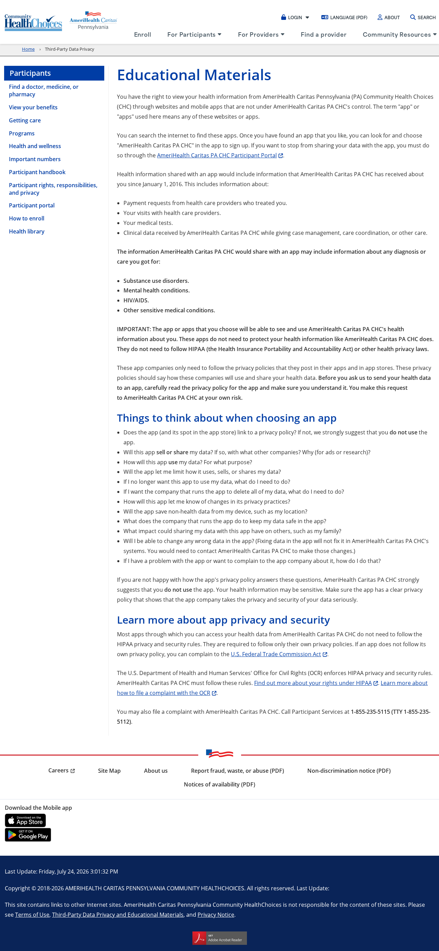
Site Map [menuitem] (109, 770)
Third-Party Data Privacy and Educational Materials (117, 914)
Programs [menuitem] (22, 133)
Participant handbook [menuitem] (37, 172)
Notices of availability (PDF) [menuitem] (219, 784)
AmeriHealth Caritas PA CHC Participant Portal (217, 155)
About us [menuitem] (156, 770)
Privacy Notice (216, 914)
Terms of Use (32, 914)
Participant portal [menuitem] (32, 205)
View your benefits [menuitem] (33, 107)
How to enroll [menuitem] (26, 218)
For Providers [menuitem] (258, 34)
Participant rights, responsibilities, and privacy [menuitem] (53, 188)
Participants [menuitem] (30, 73)
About (392, 17)
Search (427, 17)
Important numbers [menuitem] (35, 159)
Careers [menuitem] (58, 770)
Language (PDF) (348, 17)
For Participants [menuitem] (191, 34)
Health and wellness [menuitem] (35, 146)
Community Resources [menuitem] (397, 34)
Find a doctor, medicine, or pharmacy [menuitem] (44, 90)
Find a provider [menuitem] (323, 34)
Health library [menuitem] (27, 231)
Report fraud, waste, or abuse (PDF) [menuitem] (237, 770)
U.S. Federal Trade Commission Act (276, 654)
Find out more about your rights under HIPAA (313, 682)
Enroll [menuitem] (142, 34)
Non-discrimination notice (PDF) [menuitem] (349, 770)
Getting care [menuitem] (25, 120)
